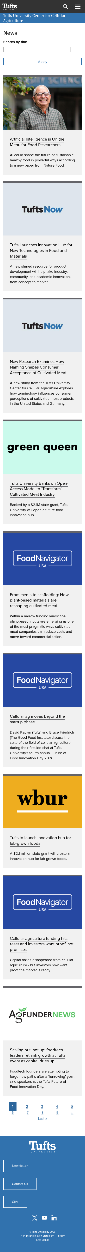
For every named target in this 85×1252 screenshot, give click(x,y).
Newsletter (20, 1165)
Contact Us (20, 1183)
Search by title (15, 42)
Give (15, 1201)
